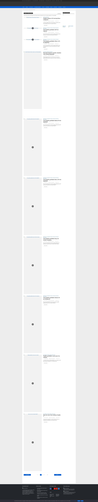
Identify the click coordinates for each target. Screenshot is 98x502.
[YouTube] (55, 489)
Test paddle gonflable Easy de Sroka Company (51, 239)
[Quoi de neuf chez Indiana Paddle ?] (33, 442)
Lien (50, 496)
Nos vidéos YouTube (50, 39)
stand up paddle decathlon (42, 0)
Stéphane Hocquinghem (51, 32)
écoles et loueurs (57, 0)
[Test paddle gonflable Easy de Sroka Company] (33, 265)
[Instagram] (52, 489)
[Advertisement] (42, 113)
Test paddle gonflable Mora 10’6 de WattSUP (52, 180)
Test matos (45, 28)
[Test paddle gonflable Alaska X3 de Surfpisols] (33, 324)
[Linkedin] (59, 489)
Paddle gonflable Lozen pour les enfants (51, 356)
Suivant (57, 474)
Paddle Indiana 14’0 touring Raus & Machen (51, 19)
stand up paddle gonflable (35, 0)
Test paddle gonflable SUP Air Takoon (51, 30)
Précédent (27, 474)
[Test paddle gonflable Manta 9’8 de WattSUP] (33, 147)
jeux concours (53, 0)
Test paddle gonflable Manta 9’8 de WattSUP (52, 121)
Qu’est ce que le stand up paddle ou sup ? (27, 0)
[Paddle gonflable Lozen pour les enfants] (33, 383)
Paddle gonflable (31, 9)
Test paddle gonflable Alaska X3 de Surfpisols (51, 298)
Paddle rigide (57, 494)
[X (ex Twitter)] (61, 489)
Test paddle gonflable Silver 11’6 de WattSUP (51, 42)
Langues (61, 0)
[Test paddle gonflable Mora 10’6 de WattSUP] (33, 206)
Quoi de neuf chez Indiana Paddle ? (52, 415)
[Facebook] (50, 489)
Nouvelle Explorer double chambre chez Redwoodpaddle (52, 53)
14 (47, 474)
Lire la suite (45, 25)
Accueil (24, 9)
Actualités (45, 51)
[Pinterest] (57, 489)
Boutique (44, 39)
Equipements (26, 9)
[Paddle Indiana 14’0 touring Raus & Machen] (32, 17)
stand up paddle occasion (48, 0)
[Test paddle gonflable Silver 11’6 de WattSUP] (32, 39)
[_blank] (67, 7)
